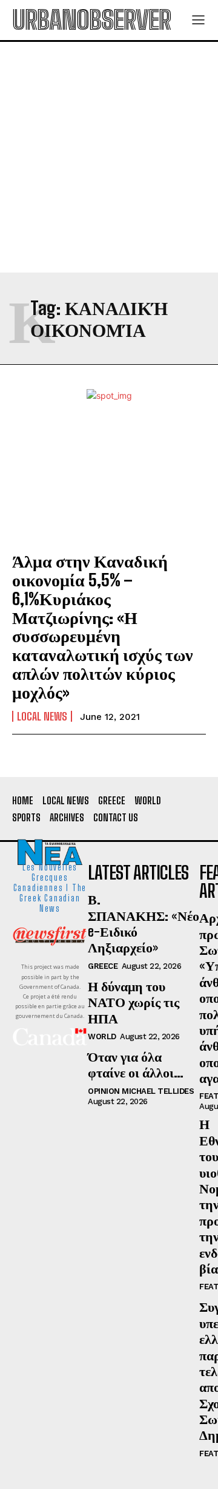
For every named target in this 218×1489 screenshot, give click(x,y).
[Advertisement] (109, 157)
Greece (102, 966)
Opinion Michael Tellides (141, 1091)
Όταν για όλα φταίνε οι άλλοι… (135, 1064)
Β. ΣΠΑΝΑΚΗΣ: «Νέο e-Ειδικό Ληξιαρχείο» (143, 923)
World (102, 1036)
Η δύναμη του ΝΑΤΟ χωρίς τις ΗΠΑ (133, 1002)
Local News (42, 716)
